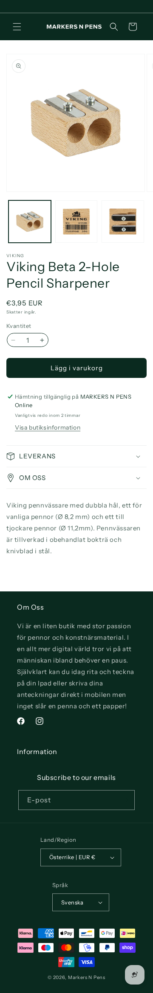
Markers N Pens (86, 977)
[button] (17, 26)
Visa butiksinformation (47, 427)
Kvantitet (18, 325)
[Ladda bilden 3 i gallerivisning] (123, 221)
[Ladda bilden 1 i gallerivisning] (29, 221)
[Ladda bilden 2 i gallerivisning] (76, 221)
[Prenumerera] (125, 800)
